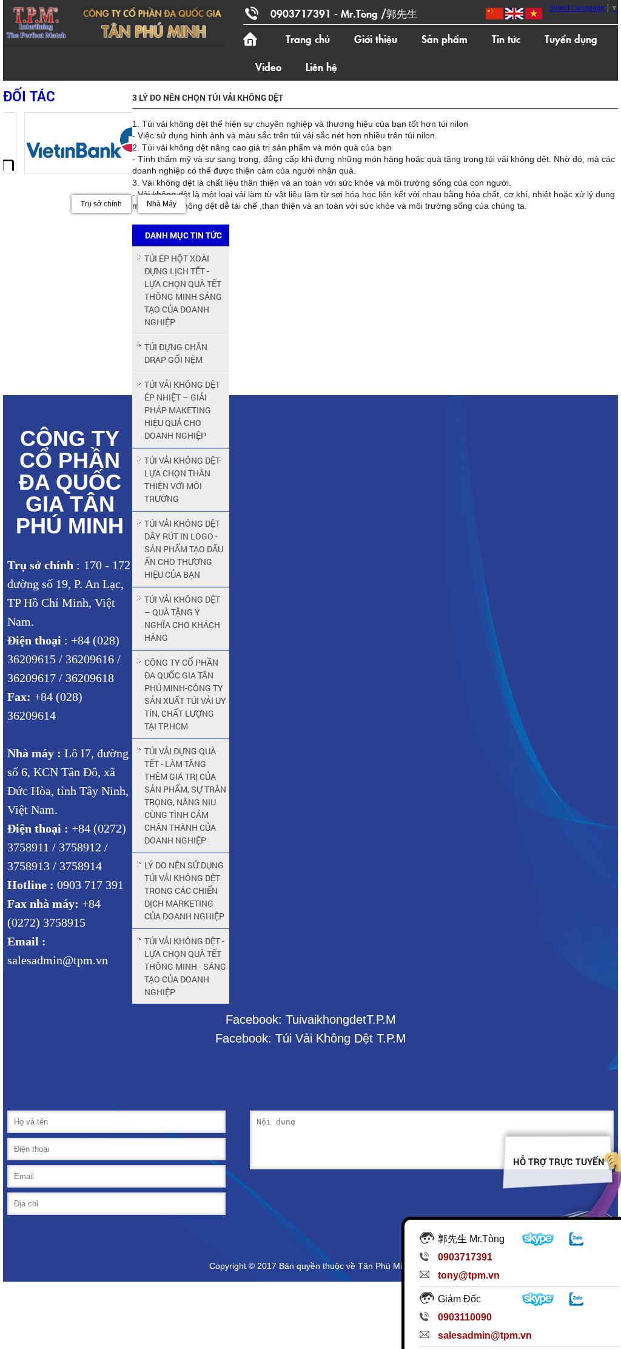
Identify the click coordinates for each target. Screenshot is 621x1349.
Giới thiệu (375, 39)
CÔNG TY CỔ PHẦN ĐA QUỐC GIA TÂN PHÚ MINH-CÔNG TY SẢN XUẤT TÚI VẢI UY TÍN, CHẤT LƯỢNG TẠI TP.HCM (185, 694)
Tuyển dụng (571, 39)
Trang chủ (308, 39)
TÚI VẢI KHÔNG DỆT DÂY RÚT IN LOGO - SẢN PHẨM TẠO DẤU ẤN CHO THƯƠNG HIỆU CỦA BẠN (183, 549)
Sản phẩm (444, 39)
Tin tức (506, 39)
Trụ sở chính (101, 204)
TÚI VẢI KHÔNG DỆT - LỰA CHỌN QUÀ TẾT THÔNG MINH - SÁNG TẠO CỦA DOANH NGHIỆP (185, 966)
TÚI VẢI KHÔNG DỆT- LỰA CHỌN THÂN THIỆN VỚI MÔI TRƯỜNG (182, 479)
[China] (493, 13)
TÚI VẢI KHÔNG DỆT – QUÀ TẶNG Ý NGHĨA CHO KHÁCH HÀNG (182, 618)
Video (268, 66)
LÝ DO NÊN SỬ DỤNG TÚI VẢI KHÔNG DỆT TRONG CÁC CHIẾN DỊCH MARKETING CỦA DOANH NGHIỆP (184, 890)
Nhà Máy (161, 204)
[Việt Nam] (532, 13)
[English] (513, 13)
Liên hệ (321, 66)
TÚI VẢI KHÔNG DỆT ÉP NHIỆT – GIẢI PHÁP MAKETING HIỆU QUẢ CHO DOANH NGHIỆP (182, 410)
